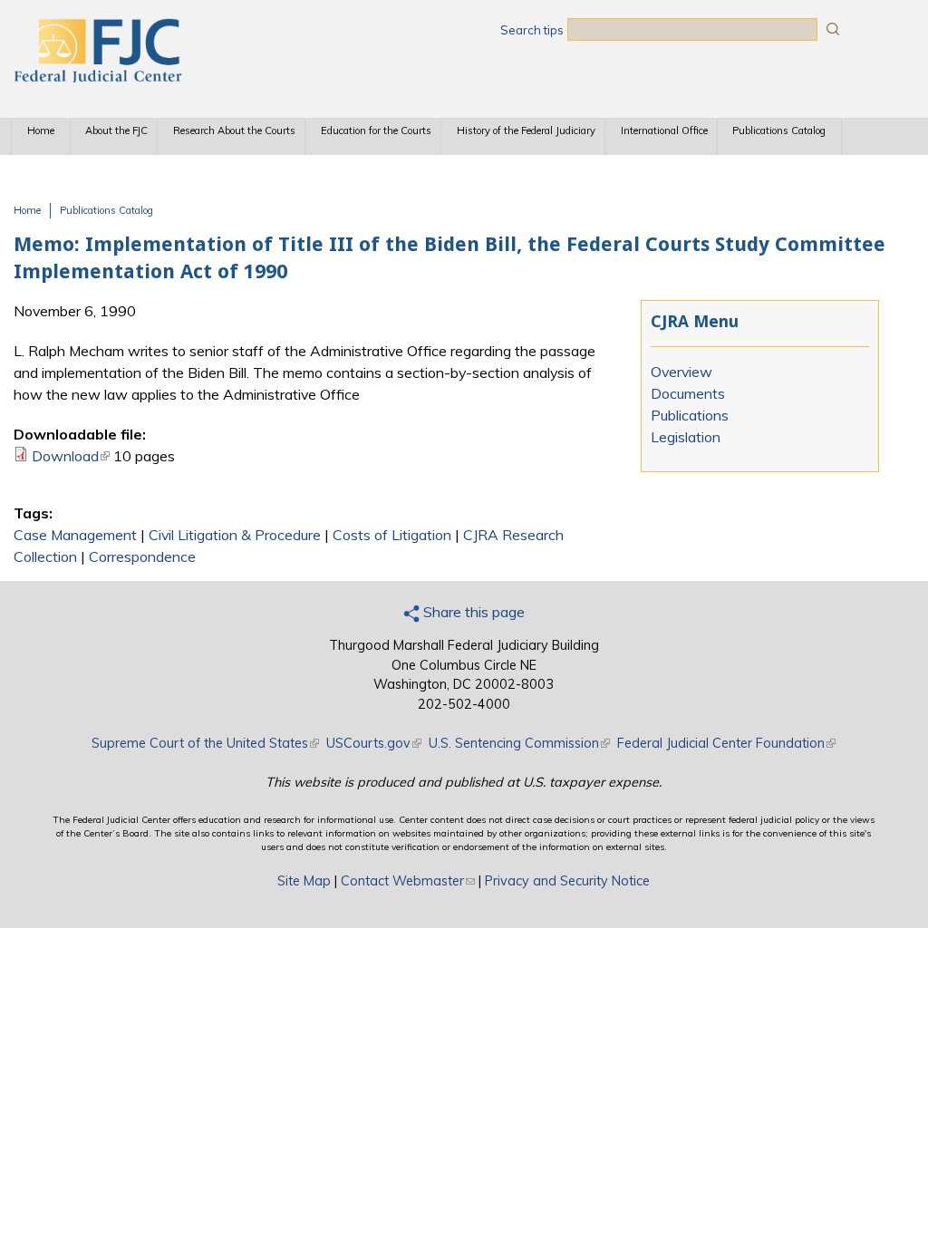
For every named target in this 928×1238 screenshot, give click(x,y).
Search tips (532, 30)
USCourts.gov (373, 743)
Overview (681, 372)
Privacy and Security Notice (567, 881)
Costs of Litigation (392, 535)
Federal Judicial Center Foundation (726, 743)
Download (71, 456)
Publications (690, 415)
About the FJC (116, 130)
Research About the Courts (234, 130)
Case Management (75, 535)
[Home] (97, 77)
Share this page (472, 612)
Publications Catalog (779, 130)
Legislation (685, 437)
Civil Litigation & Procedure (235, 535)
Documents (688, 393)
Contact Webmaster (408, 881)
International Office (664, 130)
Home (40, 130)
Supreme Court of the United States (205, 743)
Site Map (304, 881)
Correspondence (142, 556)
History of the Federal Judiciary (526, 130)
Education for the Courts (376, 130)
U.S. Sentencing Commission (519, 743)
